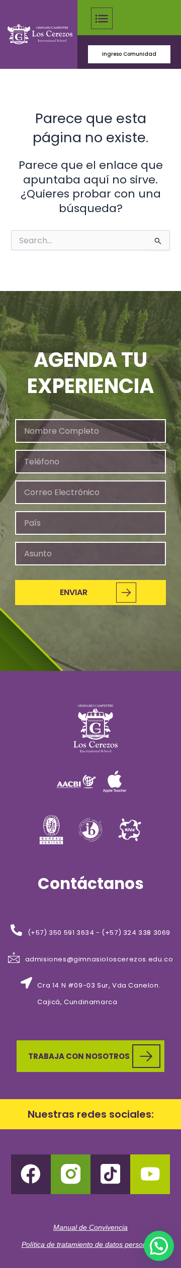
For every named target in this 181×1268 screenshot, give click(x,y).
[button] (101, 20)
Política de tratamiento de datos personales (91, 1244)
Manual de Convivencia (90, 1227)
